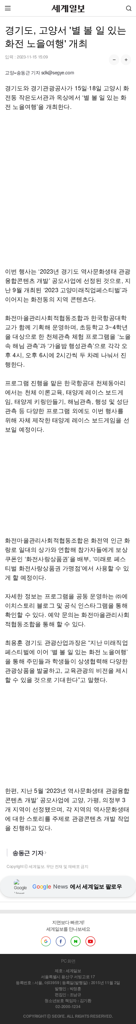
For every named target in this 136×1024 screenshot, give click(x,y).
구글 (46, 941)
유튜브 (90, 941)
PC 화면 (68, 961)
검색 (128, 8)
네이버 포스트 (76, 941)
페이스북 (61, 941)
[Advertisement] (68, 188)
